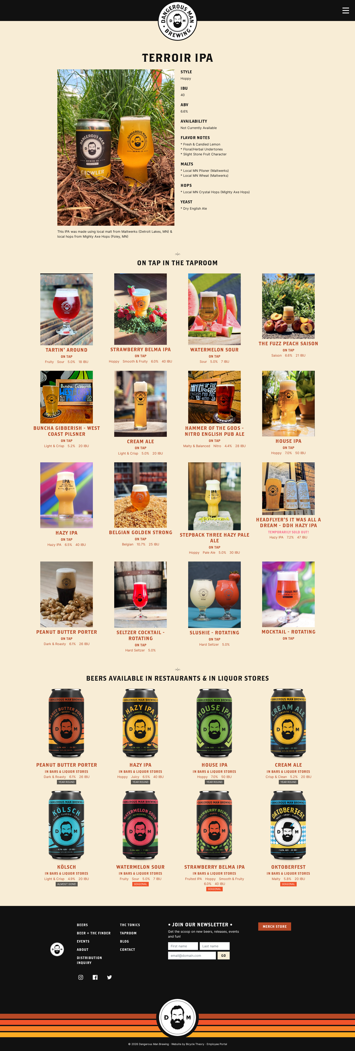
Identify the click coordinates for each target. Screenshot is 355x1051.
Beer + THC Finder (94, 933)
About (83, 949)
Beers (82, 925)
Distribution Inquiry (89, 960)
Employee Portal (217, 1044)
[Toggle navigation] (346, 10)
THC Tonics (130, 925)
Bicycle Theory (195, 1044)
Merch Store (275, 926)
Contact (127, 949)
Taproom (128, 933)
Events (83, 941)
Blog (124, 941)
